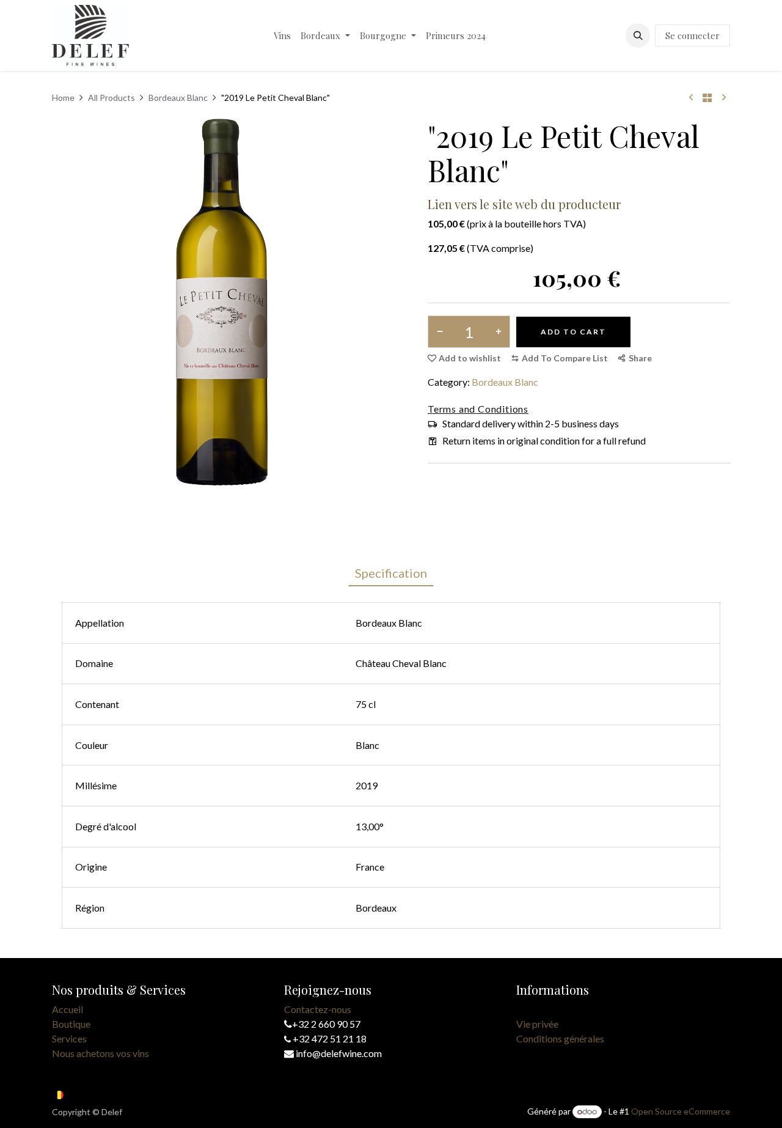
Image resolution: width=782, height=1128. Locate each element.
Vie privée (537, 1024)
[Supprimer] (442, 331)
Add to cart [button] (573, 331)
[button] (638, 35)
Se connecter (692, 35)
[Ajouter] (496, 331)
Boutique (71, 1024)
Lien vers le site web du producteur (524, 204)
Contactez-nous (317, 1009)
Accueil (67, 1009)
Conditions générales (560, 1038)
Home (63, 97)
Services (69, 1038)
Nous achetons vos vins (100, 1053)
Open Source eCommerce (680, 1111)
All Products (111, 97)
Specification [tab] (391, 573)
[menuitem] (282, 36)
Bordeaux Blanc (178, 97)
